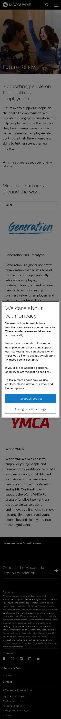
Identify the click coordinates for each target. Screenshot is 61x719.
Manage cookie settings (30, 409)
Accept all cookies (30, 398)
